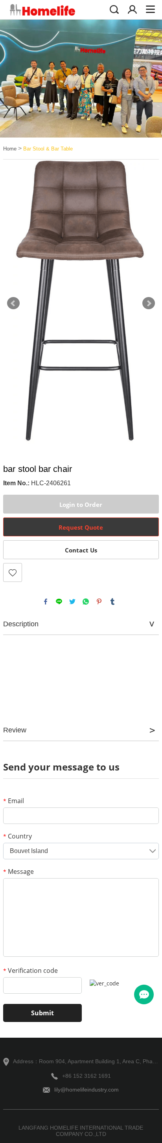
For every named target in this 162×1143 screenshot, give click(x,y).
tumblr (112, 601)
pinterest (99, 601)
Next (148, 303)
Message (18, 871)
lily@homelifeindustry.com (86, 1089)
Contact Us (81, 550)
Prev (13, 303)
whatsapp (86, 601)
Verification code (30, 970)
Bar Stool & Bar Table (48, 149)
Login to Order (80, 504)
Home (10, 149)
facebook (46, 601)
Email (13, 800)
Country (17, 836)
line (59, 601)
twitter (72, 601)
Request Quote (81, 527)
